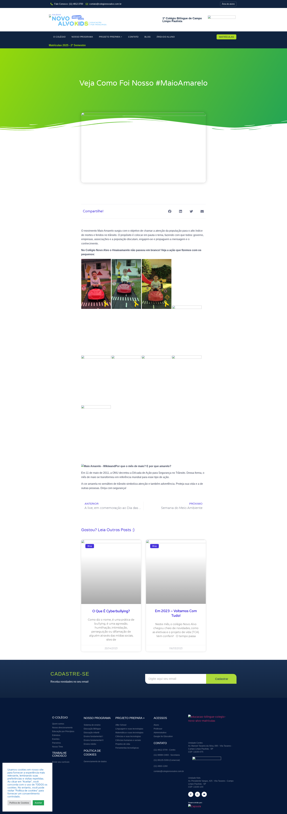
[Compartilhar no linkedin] (180, 211)
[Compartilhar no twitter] (191, 211)
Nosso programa (82, 37)
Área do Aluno (166, 37)
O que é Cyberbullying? (111, 611)
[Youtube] (204, 794)
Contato (133, 37)
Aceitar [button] (38, 802)
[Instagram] (197, 794)
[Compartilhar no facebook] (169, 211)
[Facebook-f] (190, 794)
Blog (147, 37)
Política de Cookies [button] (19, 802)
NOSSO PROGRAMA (97, 718)
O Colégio (59, 37)
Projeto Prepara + (110, 37)
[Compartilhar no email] (202, 211)
